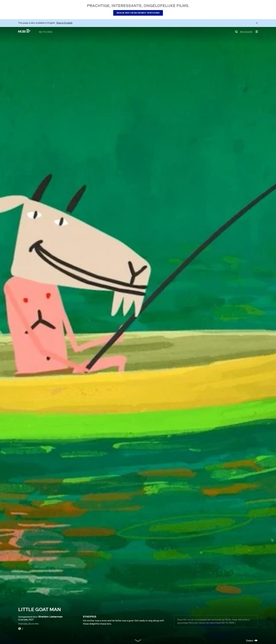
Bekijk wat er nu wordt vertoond (138, 12)
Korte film (34, 623)
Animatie (23, 623)
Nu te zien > (229, 622)
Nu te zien (45, 31)
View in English (64, 22)
